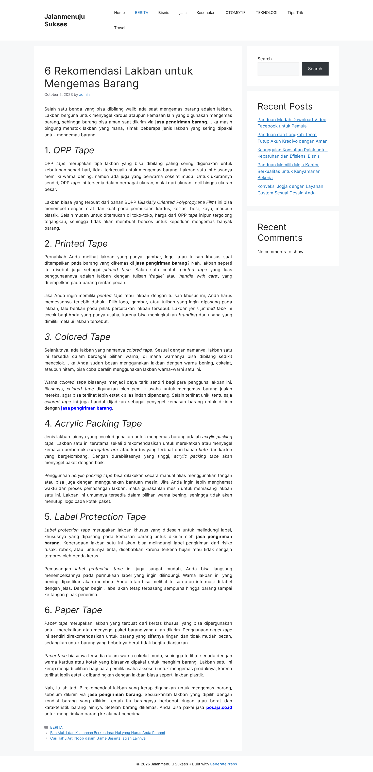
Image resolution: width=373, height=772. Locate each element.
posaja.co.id (219, 707)
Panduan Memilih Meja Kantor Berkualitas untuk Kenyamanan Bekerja (289, 171)
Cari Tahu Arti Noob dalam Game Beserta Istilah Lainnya (98, 738)
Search (265, 58)
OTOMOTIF (236, 12)
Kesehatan (206, 12)
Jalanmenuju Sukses (64, 20)
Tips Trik (295, 12)
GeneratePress (223, 764)
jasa (183, 12)
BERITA (141, 12)
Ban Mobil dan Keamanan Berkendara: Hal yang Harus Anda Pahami (107, 732)
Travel (119, 27)
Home (119, 12)
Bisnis (163, 12)
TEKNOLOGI (266, 12)
